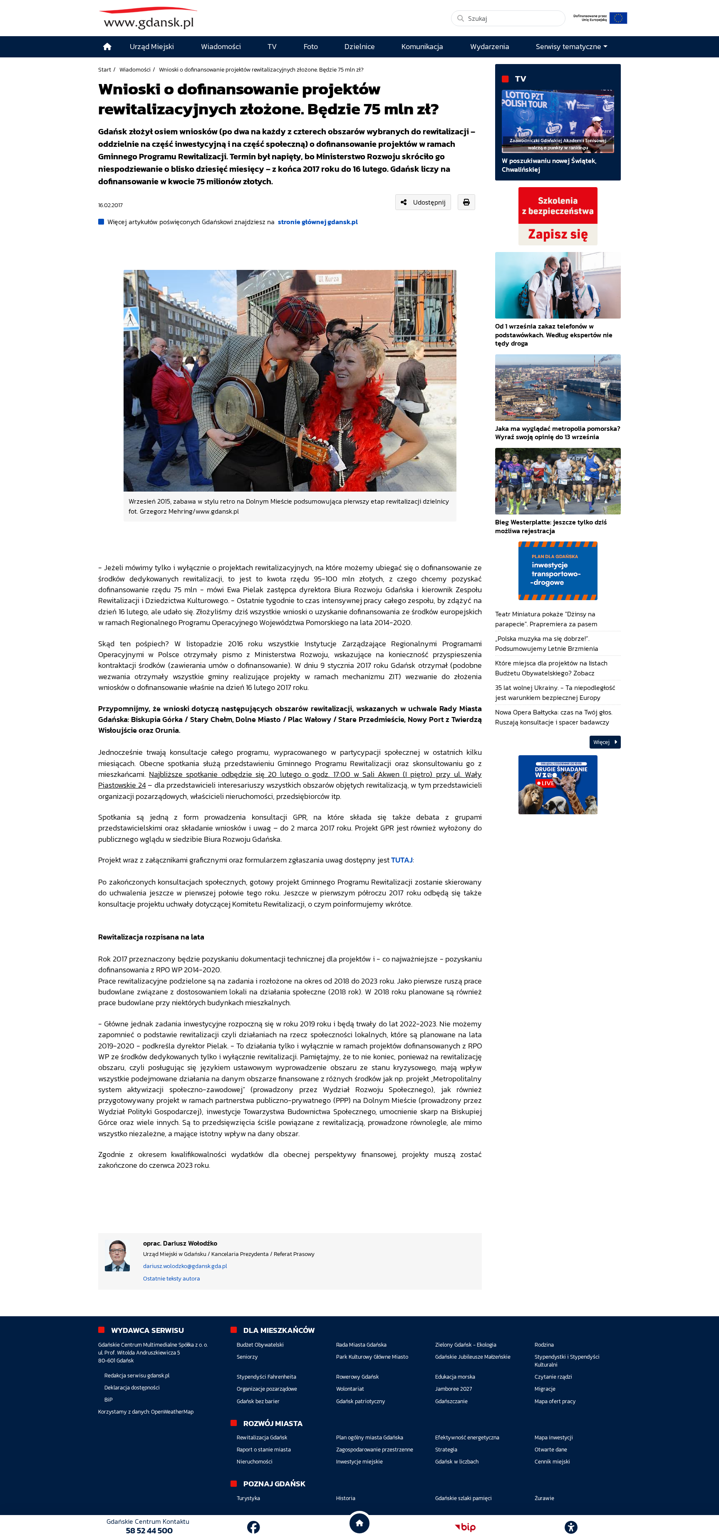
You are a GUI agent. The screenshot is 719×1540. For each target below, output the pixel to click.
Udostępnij (429, 202)
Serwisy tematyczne (568, 46)
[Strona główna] (107, 46)
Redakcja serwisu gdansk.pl (136, 1375)
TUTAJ (402, 860)
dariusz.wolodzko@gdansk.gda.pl (185, 1266)
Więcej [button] (602, 742)
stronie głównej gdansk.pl (318, 222)
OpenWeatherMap (172, 1412)
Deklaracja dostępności (132, 1388)
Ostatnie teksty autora (171, 1278)
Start (104, 69)
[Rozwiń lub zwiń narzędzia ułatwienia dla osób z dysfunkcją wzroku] (571, 1527)
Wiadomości (135, 69)
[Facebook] (253, 1527)
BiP (108, 1400)
